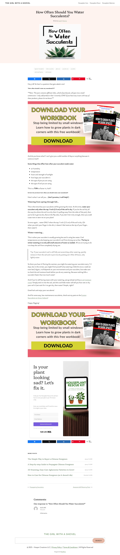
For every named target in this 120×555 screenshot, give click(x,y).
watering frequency (39, 72)
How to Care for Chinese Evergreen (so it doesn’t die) (50, 475)
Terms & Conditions (70, 547)
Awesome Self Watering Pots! (81, 487)
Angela (59, 21)
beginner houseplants (39, 69)
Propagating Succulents (37, 487)
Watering (65, 21)
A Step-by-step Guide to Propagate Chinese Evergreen (51, 464)
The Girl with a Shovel (17, 3)
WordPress (63, 551)
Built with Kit (45, 431)
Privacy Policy (57, 547)
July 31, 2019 (43, 507)
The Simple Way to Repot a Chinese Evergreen (47, 459)
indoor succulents (50, 69)
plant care (58, 69)
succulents (73, 69)
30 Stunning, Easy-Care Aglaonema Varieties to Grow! (51, 470)
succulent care (65, 69)
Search (98, 540)
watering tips (48, 72)
